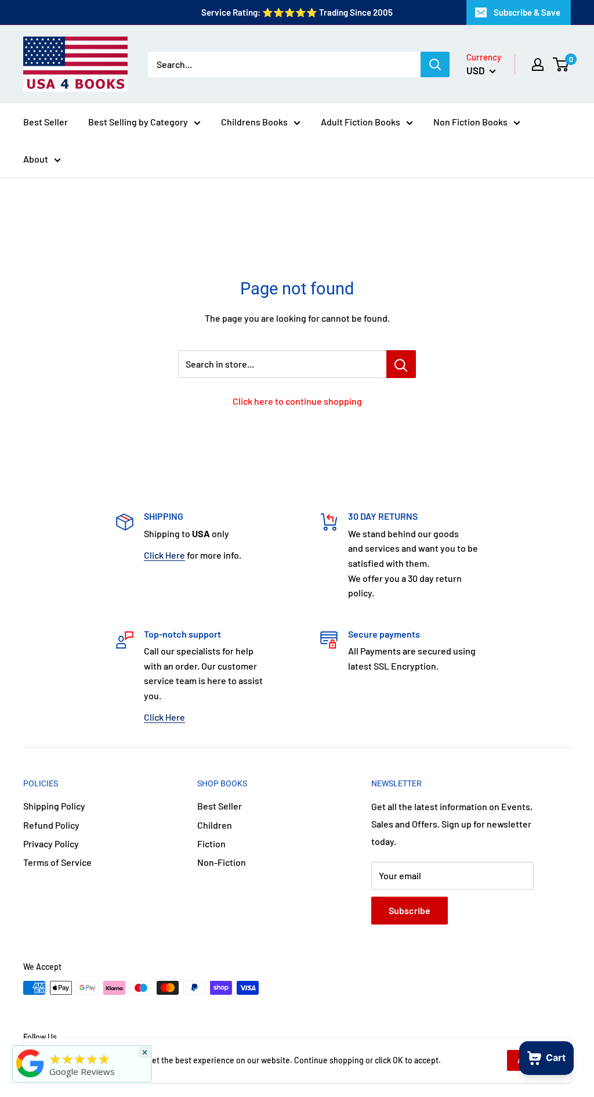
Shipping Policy (54, 805)
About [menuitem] (35, 158)
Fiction (211, 843)
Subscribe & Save (527, 12)
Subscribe (409, 910)
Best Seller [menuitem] (45, 121)
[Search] (435, 64)
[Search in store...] (401, 364)
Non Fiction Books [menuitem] (470, 121)
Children (214, 824)
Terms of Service (57, 862)
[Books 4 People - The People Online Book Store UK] (30, 1077)
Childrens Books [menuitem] (254, 121)
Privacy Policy (51, 843)
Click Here (164, 554)
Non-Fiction (221, 862)
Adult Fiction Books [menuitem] (360, 121)
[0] (561, 64)
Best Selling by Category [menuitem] (138, 121)
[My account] (538, 64)
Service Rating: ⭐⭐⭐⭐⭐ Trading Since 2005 (297, 12)
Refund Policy (51, 824)
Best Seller (219, 805)
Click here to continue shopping (297, 401)
